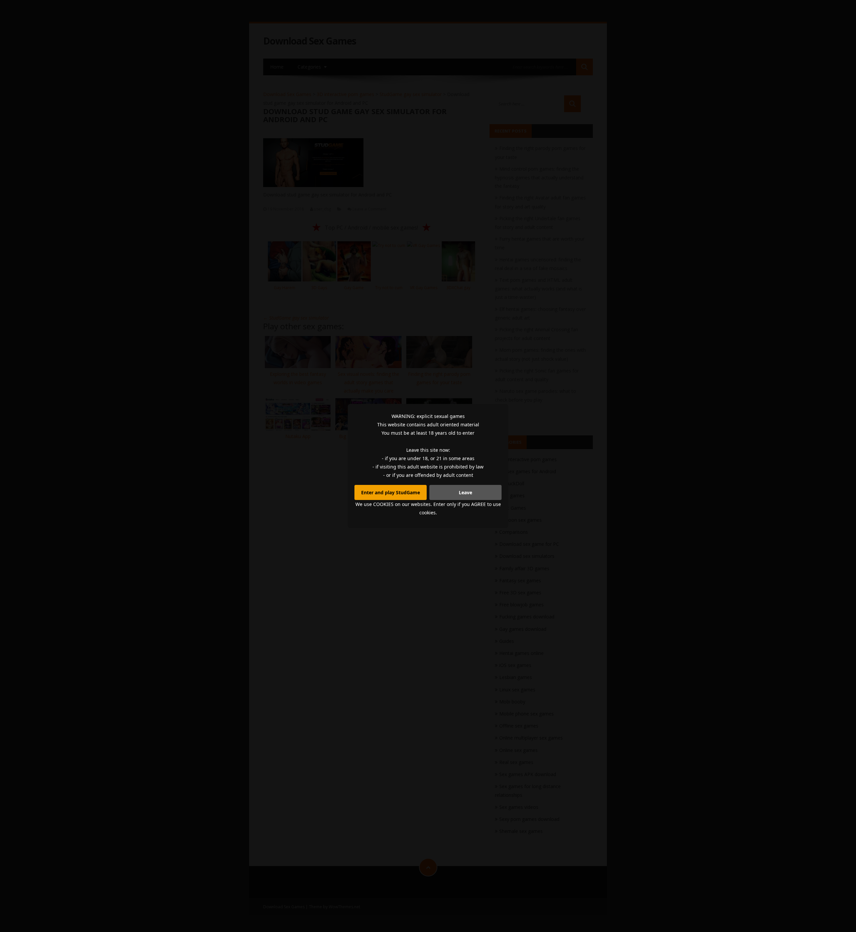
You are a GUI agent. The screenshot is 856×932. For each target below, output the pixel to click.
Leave (465, 492)
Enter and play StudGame (390, 492)
